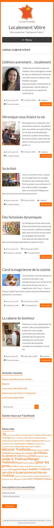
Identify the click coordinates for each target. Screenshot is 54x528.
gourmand (39, 450)
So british (9, 168)
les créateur (16, 453)
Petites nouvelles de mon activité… (17, 379)
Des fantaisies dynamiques (22, 217)
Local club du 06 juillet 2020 (14, 388)
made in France (42, 456)
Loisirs (16, 305)
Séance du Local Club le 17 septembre (19, 393)
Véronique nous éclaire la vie (23, 117)
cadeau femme (7, 441)
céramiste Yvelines (8, 446)
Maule (19, 462)
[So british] (11, 174)
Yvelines (47, 478)
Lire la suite (45, 104)
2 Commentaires (12, 156)
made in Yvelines (14, 459)
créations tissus (40, 444)
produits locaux (17, 466)
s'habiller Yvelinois (38, 469)
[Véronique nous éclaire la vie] (11, 122)
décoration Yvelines (33, 446)
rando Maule (28, 466)
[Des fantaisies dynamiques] (11, 223)
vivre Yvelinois (35, 478)
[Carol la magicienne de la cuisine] (11, 275)
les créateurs (27, 453)
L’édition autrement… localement (26, 62)
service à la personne (17, 472)
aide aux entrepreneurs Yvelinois (28, 435)
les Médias (40, 453)
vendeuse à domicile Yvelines (24, 476)
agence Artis (10, 435)
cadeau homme (19, 441)
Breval (43, 438)
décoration (20, 446)
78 (4, 434)
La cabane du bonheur (18, 318)
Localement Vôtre (27, 27)
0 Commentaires (12, 104)
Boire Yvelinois (35, 438)
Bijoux (27, 438)
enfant (33, 450)
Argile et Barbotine (18, 438)
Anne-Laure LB (12, 100)
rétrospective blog (17, 469)
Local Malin (30, 455)
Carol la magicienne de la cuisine (26, 269)
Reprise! (6, 384)
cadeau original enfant (35, 440)
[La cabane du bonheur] (11, 324)
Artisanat (10, 253)
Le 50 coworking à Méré (13, 397)
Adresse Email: (8, 493)
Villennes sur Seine (20, 479)
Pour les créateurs (29, 463)
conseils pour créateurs (24, 443)
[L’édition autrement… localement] (11, 68)
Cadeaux (44, 100)
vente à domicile (40, 476)
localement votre (13, 455)
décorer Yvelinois (16, 449)
